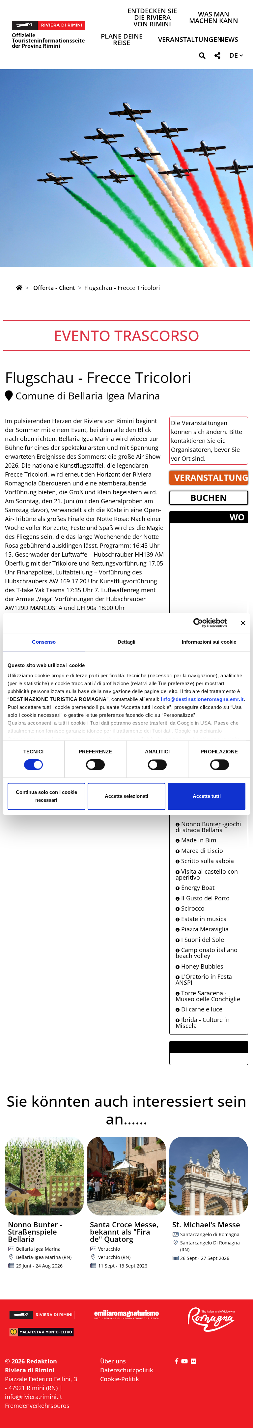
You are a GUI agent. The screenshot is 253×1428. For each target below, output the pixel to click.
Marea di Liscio (201, 851)
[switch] (95, 765)
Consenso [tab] (44, 642)
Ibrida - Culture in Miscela (203, 1023)
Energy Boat (197, 887)
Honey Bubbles (201, 966)
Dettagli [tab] (127, 642)
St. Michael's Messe (206, 1224)
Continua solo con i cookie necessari (46, 796)
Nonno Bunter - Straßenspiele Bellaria (35, 1231)
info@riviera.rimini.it (33, 1397)
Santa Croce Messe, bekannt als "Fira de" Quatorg (124, 1231)
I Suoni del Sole (202, 940)
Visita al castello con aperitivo (207, 874)
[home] (19, 288)
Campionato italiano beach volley (207, 953)
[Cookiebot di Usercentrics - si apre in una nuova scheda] (198, 623)
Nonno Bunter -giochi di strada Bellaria (208, 827)
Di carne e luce (201, 1009)
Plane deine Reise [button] (122, 40)
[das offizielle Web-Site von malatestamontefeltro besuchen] (42, 1335)
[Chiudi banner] (243, 623)
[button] (202, 56)
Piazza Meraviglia (204, 929)
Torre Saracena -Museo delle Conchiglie (208, 996)
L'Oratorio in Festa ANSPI (204, 979)
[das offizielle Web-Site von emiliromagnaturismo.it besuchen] (126, 1315)
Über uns (113, 1361)
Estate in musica (203, 919)
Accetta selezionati (126, 796)
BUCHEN (208, 498)
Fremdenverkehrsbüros (37, 1406)
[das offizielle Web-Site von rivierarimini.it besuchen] (42, 1312)
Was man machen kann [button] (213, 18)
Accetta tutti (207, 796)
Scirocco (192, 908)
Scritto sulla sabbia (207, 861)
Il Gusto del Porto (205, 898)
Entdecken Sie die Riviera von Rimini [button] (152, 18)
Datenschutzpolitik (126, 1370)
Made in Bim (198, 840)
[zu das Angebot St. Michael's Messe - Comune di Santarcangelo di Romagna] (208, 1176)
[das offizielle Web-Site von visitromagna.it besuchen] (211, 1319)
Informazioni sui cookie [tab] (209, 642)
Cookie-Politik (119, 1379)
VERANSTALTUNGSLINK (211, 477)
